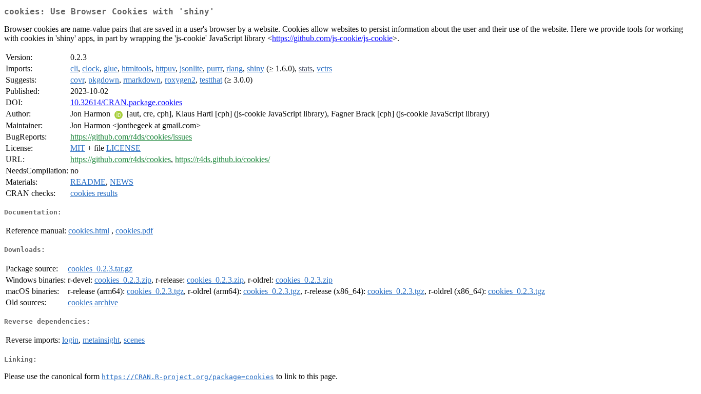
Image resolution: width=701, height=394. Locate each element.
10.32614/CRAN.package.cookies (126, 102)
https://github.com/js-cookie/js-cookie (332, 38)
